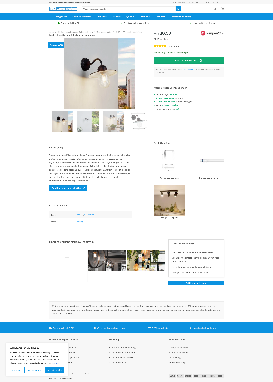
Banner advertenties (178, 352)
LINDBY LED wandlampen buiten (128, 32)
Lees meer (55, 363)
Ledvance (160, 16)
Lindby (80, 221)
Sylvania (130, 16)
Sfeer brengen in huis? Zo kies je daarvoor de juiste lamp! (106, 275)
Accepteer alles (54, 370)
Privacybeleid (77, 374)
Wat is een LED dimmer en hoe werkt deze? (192, 252)
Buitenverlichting (86, 32)
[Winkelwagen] (222, 9)
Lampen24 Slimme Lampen (124, 352)
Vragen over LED (195, 2)
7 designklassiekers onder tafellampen (190, 272)
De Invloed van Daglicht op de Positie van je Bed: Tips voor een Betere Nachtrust (67, 254)
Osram (115, 16)
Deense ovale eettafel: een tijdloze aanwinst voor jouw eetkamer (195, 259)
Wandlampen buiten (104, 32)
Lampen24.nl (188, 69)
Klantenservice (179, 2)
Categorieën (61, 16)
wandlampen (71, 32)
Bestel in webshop (186, 60)
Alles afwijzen (34, 370)
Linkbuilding (174, 357)
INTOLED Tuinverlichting (123, 347)
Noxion (145, 16)
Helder (80, 214)
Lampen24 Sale (118, 362)
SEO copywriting (176, 362)
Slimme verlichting (81, 16)
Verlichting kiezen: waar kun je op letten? (191, 266)
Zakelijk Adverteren (178, 347)
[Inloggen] (215, 9)
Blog (207, 2)
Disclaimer (88, 374)
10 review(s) (173, 45)
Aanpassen (17, 370)
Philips (101, 16)
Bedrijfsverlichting (181, 16)
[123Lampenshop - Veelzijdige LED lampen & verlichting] (63, 9)
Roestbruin (89, 214)
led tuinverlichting (56, 32)
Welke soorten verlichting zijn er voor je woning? (146, 275)
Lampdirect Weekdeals (122, 357)
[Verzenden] (178, 8)
